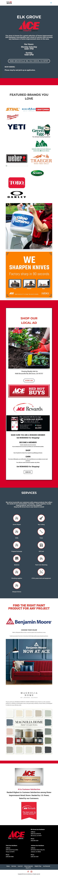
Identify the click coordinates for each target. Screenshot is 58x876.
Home (8, 866)
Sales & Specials (28, 866)
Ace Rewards (46, 866)
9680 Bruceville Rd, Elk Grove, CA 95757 (29, 61)
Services (13, 866)
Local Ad (20, 866)
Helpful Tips (38, 866)
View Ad (29, 380)
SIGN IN (28, 472)
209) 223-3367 (35, 856)
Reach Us (28, 868)
